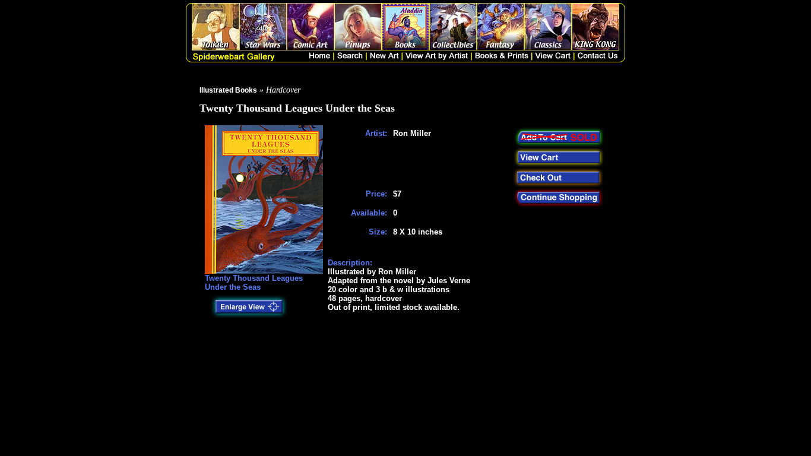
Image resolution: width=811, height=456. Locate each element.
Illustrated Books (228, 90)
